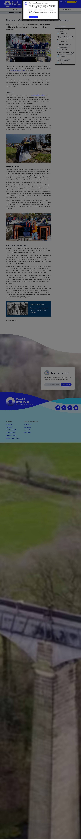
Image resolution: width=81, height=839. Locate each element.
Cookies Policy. (33, 11)
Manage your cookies (51, 16)
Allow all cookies (33, 17)
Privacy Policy (31, 13)
